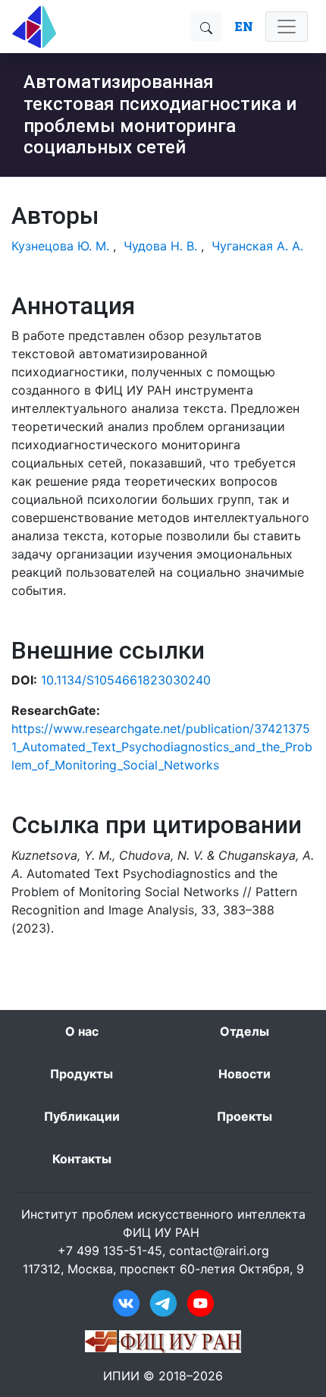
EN (243, 26)
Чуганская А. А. (257, 245)
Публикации (82, 1116)
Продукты (81, 1073)
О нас (82, 1031)
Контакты (81, 1158)
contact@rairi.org (219, 1250)
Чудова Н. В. (160, 245)
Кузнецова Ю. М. (60, 245)
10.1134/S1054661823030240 (126, 679)
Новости (244, 1073)
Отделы (244, 1031)
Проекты (244, 1116)
